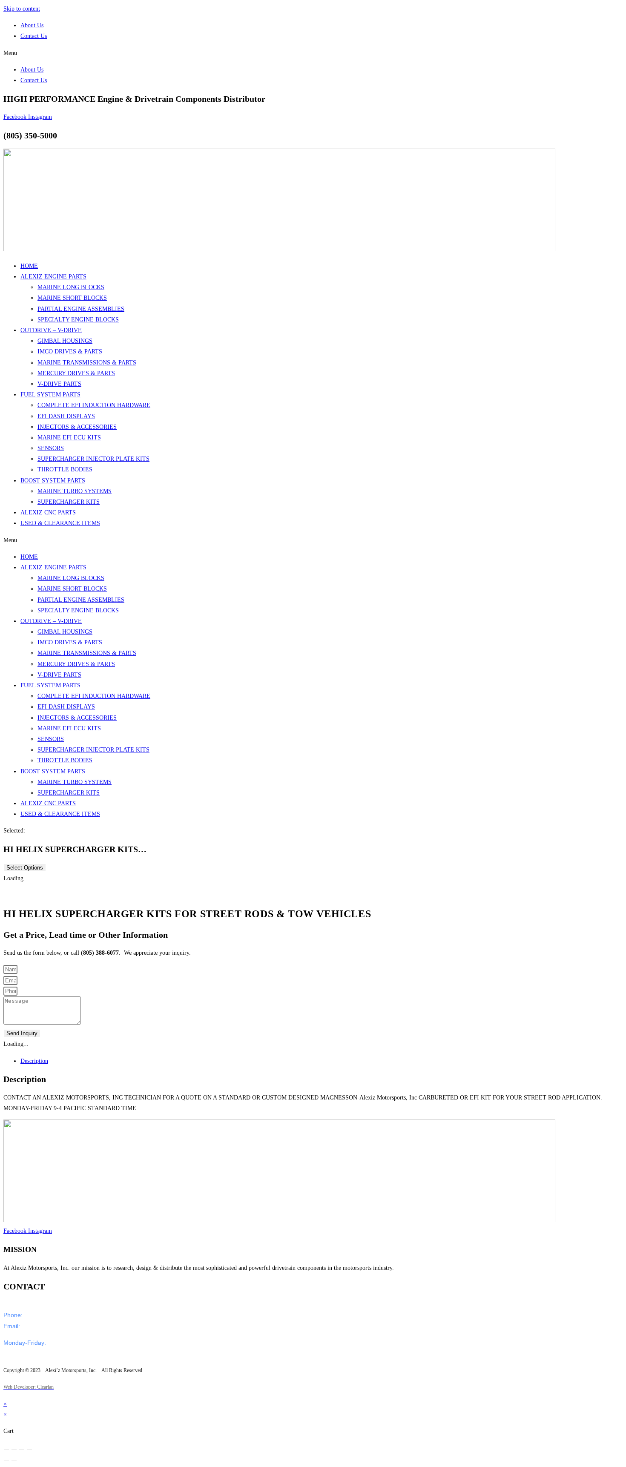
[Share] (22, 1449)
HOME (29, 266)
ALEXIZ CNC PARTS (48, 512)
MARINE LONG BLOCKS (70, 287)
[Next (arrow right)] (14, 1460)
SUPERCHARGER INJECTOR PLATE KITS (93, 459)
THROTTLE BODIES (64, 469)
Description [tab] (34, 1061)
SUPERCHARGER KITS (68, 502)
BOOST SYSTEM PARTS (52, 480)
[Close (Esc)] (29, 1449)
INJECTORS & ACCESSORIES (77, 427)
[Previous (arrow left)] (6, 1460)
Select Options (24, 867)
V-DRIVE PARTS (59, 384)
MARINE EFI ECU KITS (69, 437)
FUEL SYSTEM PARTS (50, 394)
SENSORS (50, 448)
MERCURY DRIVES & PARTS (76, 373)
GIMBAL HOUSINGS (64, 341)
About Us (31, 25)
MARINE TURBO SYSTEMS (74, 491)
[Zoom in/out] (6, 1449)
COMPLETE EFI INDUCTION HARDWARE (93, 405)
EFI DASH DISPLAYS (66, 416)
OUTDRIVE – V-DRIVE (51, 330)
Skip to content (21, 9)
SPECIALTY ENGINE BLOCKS (78, 319)
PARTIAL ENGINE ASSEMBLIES (80, 309)
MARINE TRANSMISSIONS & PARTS (86, 362)
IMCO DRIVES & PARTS (69, 351)
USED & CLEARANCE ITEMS (60, 523)
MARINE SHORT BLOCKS (72, 298)
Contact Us (33, 36)
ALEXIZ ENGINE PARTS (53, 276)
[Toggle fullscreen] (14, 1449)
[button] (313, 53)
